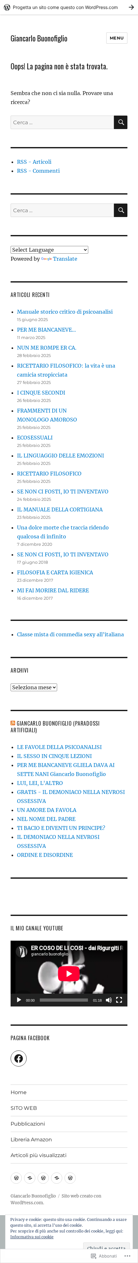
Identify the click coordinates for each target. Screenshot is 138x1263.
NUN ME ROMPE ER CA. (46, 347)
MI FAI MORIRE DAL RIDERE (53, 590)
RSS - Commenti (38, 171)
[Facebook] (19, 1058)
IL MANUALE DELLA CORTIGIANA (60, 509)
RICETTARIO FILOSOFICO (49, 473)
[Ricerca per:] (62, 122)
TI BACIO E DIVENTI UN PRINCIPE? (61, 828)
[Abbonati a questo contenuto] (13, 723)
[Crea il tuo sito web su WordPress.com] (69, 7)
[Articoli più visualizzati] (70, 1178)
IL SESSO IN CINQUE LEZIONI (54, 756)
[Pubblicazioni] (43, 1178)
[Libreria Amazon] (56, 1178)
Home (19, 1092)
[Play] (19, 1000)
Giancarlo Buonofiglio (39, 38)
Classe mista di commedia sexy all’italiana (70, 634)
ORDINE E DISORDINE (45, 855)
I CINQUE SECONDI (41, 392)
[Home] (16, 1178)
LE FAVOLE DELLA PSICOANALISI (59, 747)
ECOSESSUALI (35, 437)
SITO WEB (24, 1108)
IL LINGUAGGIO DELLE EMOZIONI (60, 455)
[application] (69, 973)
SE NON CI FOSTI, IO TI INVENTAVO (62, 491)
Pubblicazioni (28, 1124)
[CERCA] (120, 122)
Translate (65, 259)
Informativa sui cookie (32, 1236)
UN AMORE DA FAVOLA (46, 810)
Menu (117, 37)
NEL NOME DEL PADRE (46, 819)
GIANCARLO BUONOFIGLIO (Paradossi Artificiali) (55, 726)
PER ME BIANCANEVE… (46, 330)
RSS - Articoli (34, 162)
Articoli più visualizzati (38, 1155)
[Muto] (109, 1000)
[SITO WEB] (29, 1178)
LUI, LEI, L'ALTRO (40, 783)
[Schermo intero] (119, 1000)
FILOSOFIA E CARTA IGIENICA (55, 572)
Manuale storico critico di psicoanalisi (65, 312)
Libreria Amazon (31, 1140)
